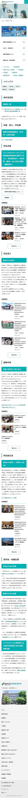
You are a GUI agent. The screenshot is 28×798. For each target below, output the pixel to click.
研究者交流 (6, 75)
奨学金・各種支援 (18, 75)
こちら (5, 119)
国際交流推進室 (21, 670)
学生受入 (5, 72)
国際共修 (14, 72)
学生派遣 (20, 69)
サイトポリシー (5, 789)
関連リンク (4, 792)
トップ (2, 20)
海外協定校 (17, 67)
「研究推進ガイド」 (6, 637)
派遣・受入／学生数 (8, 69)
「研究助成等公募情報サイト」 (13, 621)
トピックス (6, 67)
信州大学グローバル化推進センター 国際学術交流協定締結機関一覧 (15, 110)
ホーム (3, 710)
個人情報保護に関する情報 (7, 782)
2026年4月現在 (8, 140)
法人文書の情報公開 (6, 786)
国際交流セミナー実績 (10, 498)
